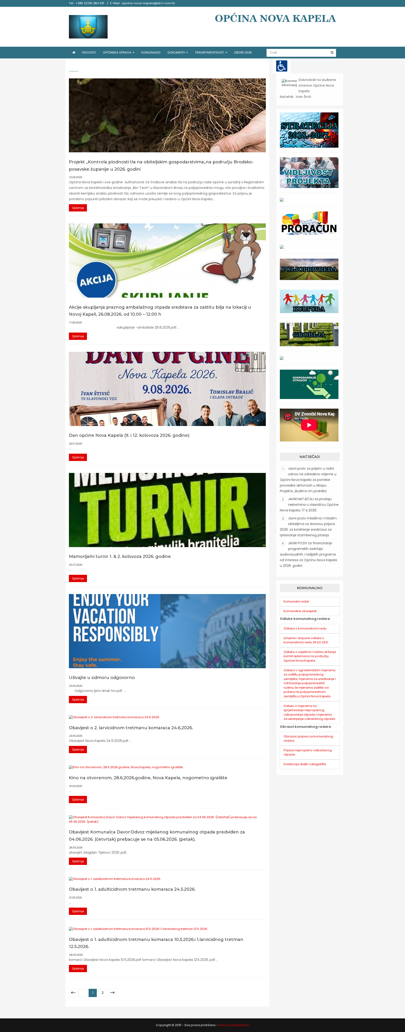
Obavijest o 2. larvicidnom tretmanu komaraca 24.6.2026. (131, 727)
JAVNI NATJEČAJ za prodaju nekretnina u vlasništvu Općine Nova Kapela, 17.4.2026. (309, 505)
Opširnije (78, 208)
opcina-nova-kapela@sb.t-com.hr (148, 3)
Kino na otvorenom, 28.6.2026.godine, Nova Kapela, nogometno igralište (148, 777)
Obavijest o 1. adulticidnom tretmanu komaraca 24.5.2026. (132, 889)
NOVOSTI (89, 52)
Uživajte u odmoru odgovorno (102, 677)
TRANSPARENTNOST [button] (210, 52)
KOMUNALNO (151, 52)
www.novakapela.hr (233, 1025)
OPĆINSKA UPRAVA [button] (117, 52)
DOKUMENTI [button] (177, 52)
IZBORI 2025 (243, 52)
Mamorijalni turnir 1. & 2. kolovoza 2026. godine (120, 556)
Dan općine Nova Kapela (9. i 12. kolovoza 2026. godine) (129, 435)
